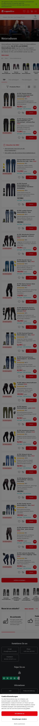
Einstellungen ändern (19, 719)
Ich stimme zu (19, 713)
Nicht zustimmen (19, 723)
